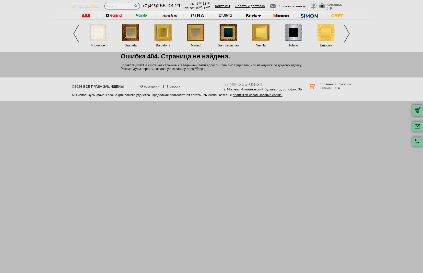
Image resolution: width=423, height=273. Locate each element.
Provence (98, 45)
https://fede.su (197, 69)
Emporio (326, 45)
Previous (76, 34)
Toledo (293, 45)
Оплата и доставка (250, 6)
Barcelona (163, 45)
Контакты (222, 6)
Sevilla (261, 45)
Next (347, 34)
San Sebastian (228, 45)
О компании (150, 86)
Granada (131, 45)
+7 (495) (161, 6)
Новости (173, 86)
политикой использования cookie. (257, 95)
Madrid (195, 45)
